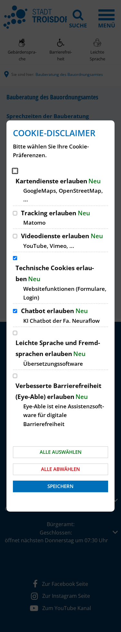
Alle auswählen (61, 452)
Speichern (60, 486)
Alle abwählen (60, 469)
